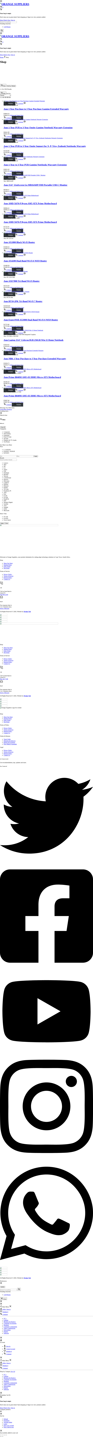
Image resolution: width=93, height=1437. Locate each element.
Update (2, 1287)
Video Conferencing (9, 1328)
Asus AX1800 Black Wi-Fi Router (19, 242)
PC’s (5, 1318)
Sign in (13, 20)
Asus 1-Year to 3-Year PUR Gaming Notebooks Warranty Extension (35, 165)
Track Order (7, 739)
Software (6, 1333)
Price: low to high (9, 1425)
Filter (4, 86)
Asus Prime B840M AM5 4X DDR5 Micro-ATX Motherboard (32, 377)
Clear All (3, 427)
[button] (19, 103)
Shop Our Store (8, 563)
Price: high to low (9, 1427)
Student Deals (8, 565)
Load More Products (6, 409)
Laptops (6, 1320)
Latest (5, 1424)
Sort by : (11, 86)
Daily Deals (7, 566)
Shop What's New (5, 20)
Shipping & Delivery (10, 741)
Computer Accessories (10, 1323)
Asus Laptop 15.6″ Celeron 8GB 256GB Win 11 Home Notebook (33, 340)
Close (4, 1299)
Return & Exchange (9, 742)
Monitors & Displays (10, 1322)
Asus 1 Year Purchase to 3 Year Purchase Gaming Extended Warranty (36, 109)
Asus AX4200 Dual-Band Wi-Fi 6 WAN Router (25, 261)
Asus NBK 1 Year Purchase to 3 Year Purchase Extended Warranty (35, 358)
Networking (7, 1330)
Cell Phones (7, 27)
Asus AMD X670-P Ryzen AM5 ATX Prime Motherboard (30, 203)
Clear (6, 523)
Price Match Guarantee (10, 744)
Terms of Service (8, 576)
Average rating (8, 1422)
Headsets (6, 1325)
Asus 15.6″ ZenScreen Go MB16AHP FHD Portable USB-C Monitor (35, 185)
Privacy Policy (8, 574)
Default (6, 1419)
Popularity (7, 1420)
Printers (6, 1331)
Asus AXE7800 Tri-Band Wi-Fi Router (22, 281)
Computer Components (10, 1326)
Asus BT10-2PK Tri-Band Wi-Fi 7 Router (23, 301)
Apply (35, 456)
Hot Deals (6, 568)
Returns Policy (8, 577)
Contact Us (7, 579)
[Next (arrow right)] (2, 1436)
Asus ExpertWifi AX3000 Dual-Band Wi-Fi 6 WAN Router (31, 320)
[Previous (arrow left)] (0, 1436)
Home (2, 57)
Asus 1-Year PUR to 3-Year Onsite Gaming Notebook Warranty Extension (38, 127)
